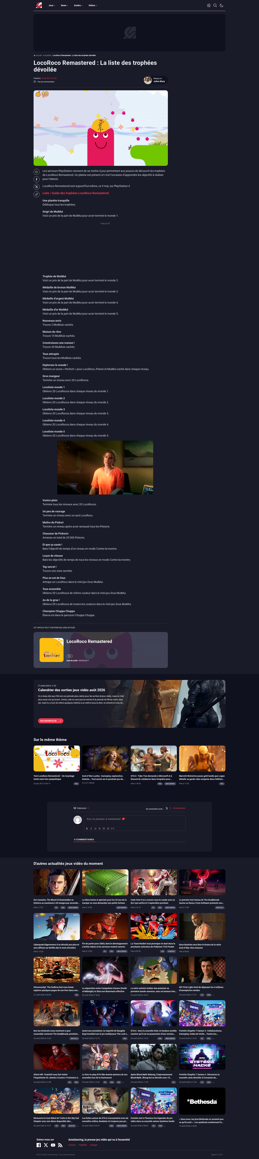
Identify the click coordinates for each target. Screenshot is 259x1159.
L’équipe (93, 1145)
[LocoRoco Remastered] (52, 649)
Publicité (83, 1145)
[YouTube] (53, 1145)
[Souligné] (95, 828)
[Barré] (100, 828)
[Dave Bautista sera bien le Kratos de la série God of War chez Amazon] (202, 926)
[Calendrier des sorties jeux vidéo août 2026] (129, 704)
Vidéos (92, 5)
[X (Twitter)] (46, 1145)
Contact (72, 1145)
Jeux (51, 5)
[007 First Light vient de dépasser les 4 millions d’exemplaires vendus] (202, 969)
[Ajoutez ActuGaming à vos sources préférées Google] (37, 172)
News (63, 5)
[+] (112, 828)
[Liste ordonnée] (104, 828)
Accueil (39, 55)
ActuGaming (39, 5)
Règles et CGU (216, 1155)
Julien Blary (159, 81)
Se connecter (179, 808)
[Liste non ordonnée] (108, 828)
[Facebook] (39, 1145)
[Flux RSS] (60, 1145)
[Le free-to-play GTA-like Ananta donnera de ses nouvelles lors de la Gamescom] (105, 1056)
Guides (77, 5)
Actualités (47, 55)
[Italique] (91, 828)
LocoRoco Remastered (89, 641)
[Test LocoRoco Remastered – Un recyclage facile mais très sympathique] (57, 758)
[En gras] (87, 828)
